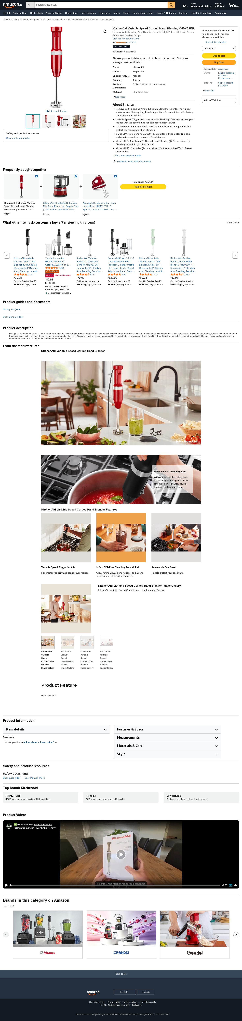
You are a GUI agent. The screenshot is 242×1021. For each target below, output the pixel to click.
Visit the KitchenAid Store (126, 38)
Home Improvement (143, 13)
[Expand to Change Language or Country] (187, 6)
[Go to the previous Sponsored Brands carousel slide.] (6, 934)
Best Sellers (36, 13)
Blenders (94, 20)
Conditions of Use (97, 1002)
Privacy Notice (114, 1002)
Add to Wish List (212, 100)
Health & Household (201, 13)
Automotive (221, 13)
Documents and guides (18, 138)
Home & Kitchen (10, 20)
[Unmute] (236, 885)
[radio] (33, 121)
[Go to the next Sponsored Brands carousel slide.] (236, 934)
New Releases (88, 13)
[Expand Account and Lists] (210, 6)
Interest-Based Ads (147, 1002)
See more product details (128, 155)
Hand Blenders (107, 20)
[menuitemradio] (230, 885)
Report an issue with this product (134, 161)
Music (117, 13)
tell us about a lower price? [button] (39, 742)
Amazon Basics (54, 13)
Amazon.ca (223, 69)
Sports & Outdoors (166, 13)
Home (126, 13)
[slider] (115, 885)
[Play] (5, 885)
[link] (60, 186)
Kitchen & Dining (27, 20)
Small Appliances (45, 20)
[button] (6, 13)
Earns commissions (43, 824)
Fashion (183, 13)
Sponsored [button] (7, 906)
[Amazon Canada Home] (93, 993)
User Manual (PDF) (13, 317)
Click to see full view (56, 111)
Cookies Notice (129, 1002)
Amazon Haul (20, 13)
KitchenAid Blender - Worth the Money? (35, 827)
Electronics (104, 13)
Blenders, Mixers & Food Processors (71, 20)
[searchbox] (101, 5)
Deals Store (71, 13)
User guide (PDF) (12, 309)
